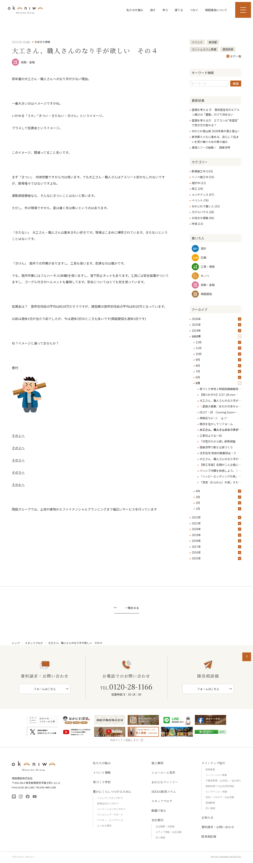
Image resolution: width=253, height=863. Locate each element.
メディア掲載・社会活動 (168, 832)
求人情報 (160, 837)
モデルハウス (200, 212)
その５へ (18, 472)
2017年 (196, 547)
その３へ (18, 460)
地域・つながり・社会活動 (220, 797)
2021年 (196, 523)
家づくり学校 (102, 782)
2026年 (196, 319)
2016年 (196, 552)
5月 (198, 383)
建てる (179, 10)
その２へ (18, 447)
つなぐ (194, 10)
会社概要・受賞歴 (165, 826)
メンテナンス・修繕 (216, 791)
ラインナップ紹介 (213, 763)
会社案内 (157, 820)
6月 (198, 377)
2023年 (196, 336)
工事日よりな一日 (211, 436)
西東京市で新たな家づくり (216, 447)
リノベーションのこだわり (111, 809)
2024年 (196, 330)
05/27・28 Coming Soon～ (219, 412)
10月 (199, 354)
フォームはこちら (45, 689)
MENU (243, 10)
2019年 (196, 535)
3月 (198, 497)
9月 (198, 360)
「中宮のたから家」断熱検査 (218, 441)
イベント (197, 42)
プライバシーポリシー (24, 857)
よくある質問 (104, 825)
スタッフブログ (34, 643)
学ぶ (165, 10)
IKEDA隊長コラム (163, 791)
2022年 (196, 517)
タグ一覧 (235, 56)
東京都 (213, 42)
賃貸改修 (227, 49)
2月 (198, 503)
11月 (199, 348)
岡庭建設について (216, 10)
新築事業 (210, 769)
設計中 (196, 183)
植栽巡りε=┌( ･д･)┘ (214, 418)
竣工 (194, 189)
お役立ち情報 (200, 218)
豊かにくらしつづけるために (112, 791)
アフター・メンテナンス (110, 820)
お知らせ (207, 817)
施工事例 (157, 763)
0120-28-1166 (126, 686)
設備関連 (210, 802)
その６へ (18, 484)
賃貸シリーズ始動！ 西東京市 (211, 147)
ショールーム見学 (163, 772)
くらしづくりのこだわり (110, 797)
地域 (194, 224)
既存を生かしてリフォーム (216, 424)
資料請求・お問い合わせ (217, 827)
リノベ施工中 (200, 177)
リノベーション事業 (216, 775)
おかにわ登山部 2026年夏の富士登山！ (216, 131)
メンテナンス (200, 195)
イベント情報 (102, 772)
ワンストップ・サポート (110, 814)
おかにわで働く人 (203, 206)
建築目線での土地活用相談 (220, 786)
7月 (198, 371)
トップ (16, 643)
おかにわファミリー (164, 782)
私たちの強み (134, 10)
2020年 (196, 529)
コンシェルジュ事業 (204, 49)
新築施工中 (199, 171)
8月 (198, 365)
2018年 (196, 541)
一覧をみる (132, 608)
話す (153, 10)
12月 (199, 342)
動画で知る (158, 810)
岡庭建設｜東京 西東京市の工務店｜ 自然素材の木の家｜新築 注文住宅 (25, 10)
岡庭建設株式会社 (33, 766)
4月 (198, 491)
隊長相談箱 (208, 836)
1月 (198, 509)
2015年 (196, 558)
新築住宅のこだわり (107, 803)
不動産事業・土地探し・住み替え (223, 780)
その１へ (18, 435)
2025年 (196, 325)
